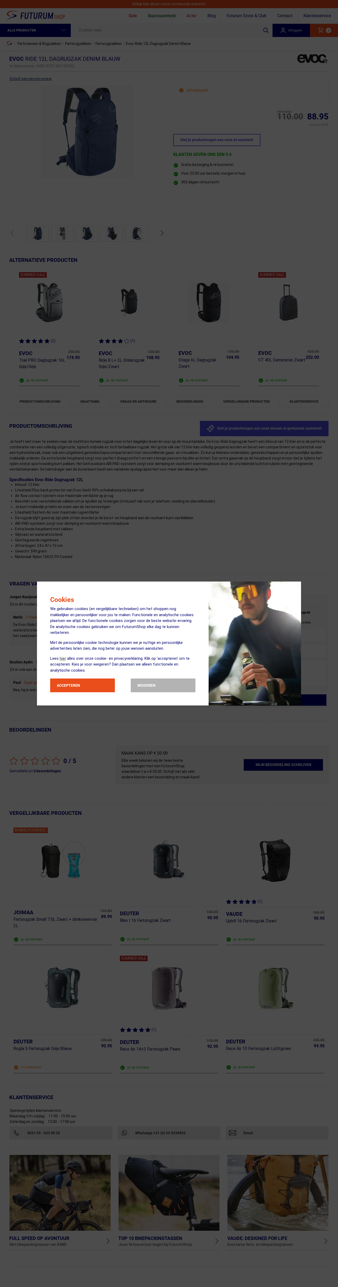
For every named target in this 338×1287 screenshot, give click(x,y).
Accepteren (68, 685)
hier (63, 658)
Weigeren (146, 685)
